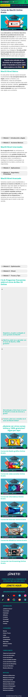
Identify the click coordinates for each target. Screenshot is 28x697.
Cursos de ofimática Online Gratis (14, 540)
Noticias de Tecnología (9, 677)
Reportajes (6, 641)
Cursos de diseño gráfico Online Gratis (13, 452)
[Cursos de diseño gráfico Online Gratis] (14, 441)
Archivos (5, 645)
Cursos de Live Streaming (9, 663)
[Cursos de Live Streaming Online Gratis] (14, 551)
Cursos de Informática (8, 655)
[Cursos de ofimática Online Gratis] (14, 530)
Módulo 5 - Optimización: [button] (11, 266)
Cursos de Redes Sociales (9, 659)
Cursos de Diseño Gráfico (9, 661)
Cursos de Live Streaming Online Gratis (13, 562)
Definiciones (6, 637)
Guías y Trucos (7, 633)
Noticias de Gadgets (8, 688)
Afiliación (5, 615)
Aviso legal (6, 621)
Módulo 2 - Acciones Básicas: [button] (13, 143)
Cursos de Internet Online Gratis (13, 519)
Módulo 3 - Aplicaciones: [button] (11, 168)
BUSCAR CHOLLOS (5, 5)
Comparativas (6, 639)
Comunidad (6, 610)
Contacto (5, 617)
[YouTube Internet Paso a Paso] (14, 595)
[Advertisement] (14, 107)
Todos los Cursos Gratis (9, 653)
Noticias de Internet (8, 679)
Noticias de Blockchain (9, 684)
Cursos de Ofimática (8, 665)
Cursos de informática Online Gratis (12, 498)
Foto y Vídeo (19, 5)
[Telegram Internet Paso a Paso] (19, 595)
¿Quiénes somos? (7, 608)
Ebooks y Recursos (8, 668)
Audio (12, 5)
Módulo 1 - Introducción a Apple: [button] (14, 138)
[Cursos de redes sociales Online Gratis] (14, 464)
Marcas (5, 631)
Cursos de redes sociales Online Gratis (13, 475)
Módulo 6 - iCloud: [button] (9, 271)
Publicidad (5, 613)
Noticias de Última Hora (9, 675)
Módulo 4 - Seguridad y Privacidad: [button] (11, 173)
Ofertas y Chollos (7, 643)
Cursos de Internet (8, 657)
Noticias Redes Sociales (9, 681)
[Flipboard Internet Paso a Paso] (8, 599)
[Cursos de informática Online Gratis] (14, 486)
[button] (14, 312)
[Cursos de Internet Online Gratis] (14, 509)
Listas (4, 635)
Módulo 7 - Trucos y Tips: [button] (11, 275)
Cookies (5, 623)
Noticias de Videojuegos (9, 686)
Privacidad (5, 619)
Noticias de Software (8, 690)
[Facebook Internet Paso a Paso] (2, 595)
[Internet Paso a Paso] (9, 2)
